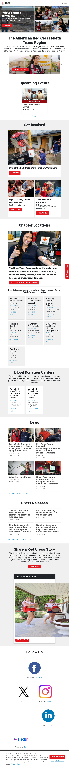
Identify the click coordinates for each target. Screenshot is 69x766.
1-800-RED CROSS (15, 409)
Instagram (49, 701)
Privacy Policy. (15, 764)
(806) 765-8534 (32, 312)
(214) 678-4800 (50, 339)
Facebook (38, 677)
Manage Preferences (57, 761)
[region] (34, 758)
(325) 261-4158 (50, 314)
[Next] (61, 65)
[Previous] (8, 65)
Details (11, 314)
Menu (65, 3)
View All (34, 116)
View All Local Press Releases (19, 539)
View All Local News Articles (18, 493)
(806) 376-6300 (14, 312)
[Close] (67, 752)
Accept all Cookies (57, 757)
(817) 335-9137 (32, 335)
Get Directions (14, 305)
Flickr (25, 747)
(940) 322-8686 (14, 339)
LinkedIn (52, 725)
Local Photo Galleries (25, 576)
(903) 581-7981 (14, 360)
